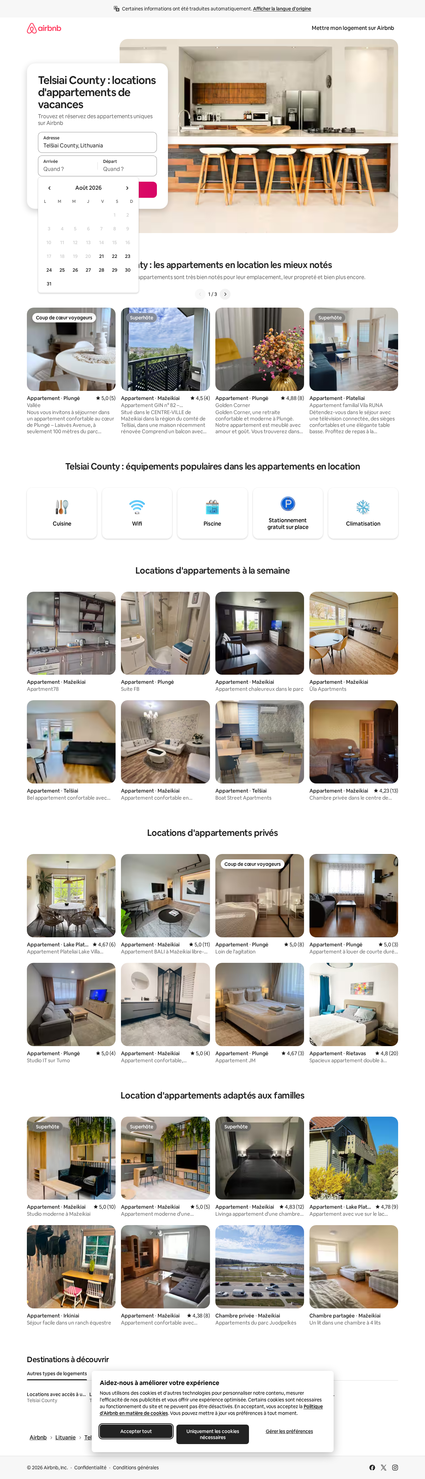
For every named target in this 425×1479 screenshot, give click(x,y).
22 (114, 256)
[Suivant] (225, 294)
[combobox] (97, 145)
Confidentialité (90, 1468)
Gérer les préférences (289, 1431)
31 (49, 284)
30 (128, 270)
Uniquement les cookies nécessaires (212, 1434)
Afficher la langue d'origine (282, 9)
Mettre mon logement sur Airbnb (353, 28)
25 (62, 270)
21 (101, 256)
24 (49, 270)
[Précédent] (200, 294)
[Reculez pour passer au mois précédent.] (50, 188)
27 (88, 270)
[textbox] (67, 169)
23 (127, 256)
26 (75, 270)
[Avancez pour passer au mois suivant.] (127, 188)
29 (114, 270)
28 (101, 270)
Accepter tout (136, 1431)
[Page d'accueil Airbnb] (44, 28)
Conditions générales (136, 1468)
